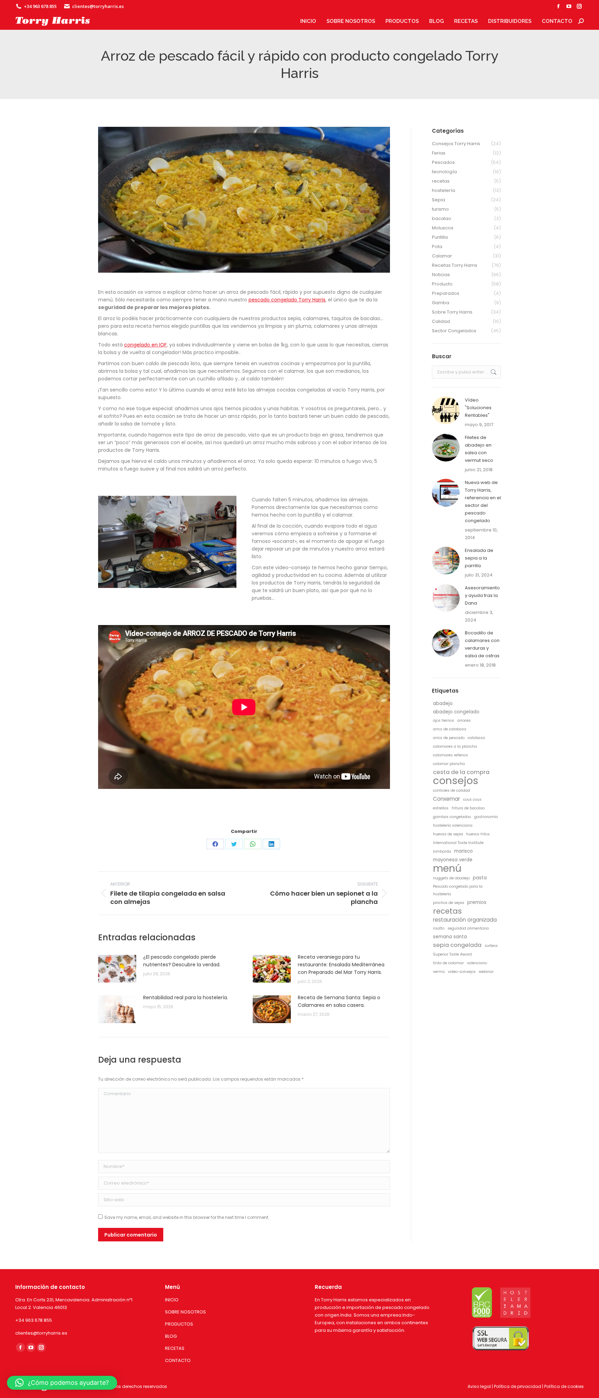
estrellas (441, 808)
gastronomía (486, 816)
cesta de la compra (461, 772)
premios (476, 902)
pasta (480, 877)
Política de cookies (564, 1386)
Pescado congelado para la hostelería (458, 890)
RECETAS (174, 1348)
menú (447, 868)
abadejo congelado (456, 712)
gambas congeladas (452, 816)
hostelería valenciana (452, 825)
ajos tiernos (443, 720)
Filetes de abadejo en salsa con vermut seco (479, 449)
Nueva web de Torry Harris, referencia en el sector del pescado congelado (483, 501)
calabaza (476, 737)
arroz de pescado (449, 737)
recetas (447, 911)
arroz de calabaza (449, 729)
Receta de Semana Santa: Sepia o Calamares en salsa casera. (339, 1001)
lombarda (442, 851)
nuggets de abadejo (451, 878)
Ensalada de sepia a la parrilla (479, 558)
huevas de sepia (448, 834)
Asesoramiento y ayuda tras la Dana (482, 595)
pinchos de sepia (448, 902)
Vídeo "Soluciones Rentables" (478, 408)
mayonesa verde (452, 859)
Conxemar (446, 798)
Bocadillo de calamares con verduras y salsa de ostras (482, 644)
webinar (486, 971)
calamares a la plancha (455, 746)
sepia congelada (457, 945)
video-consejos (462, 971)
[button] (62, 1383)
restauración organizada (465, 919)
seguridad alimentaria (468, 928)
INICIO (172, 1299)
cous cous (472, 799)
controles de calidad (451, 790)
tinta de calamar (448, 963)
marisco (463, 851)
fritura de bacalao (468, 808)
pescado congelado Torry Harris (287, 299)
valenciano (477, 963)
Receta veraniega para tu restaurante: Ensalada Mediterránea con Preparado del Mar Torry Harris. (341, 964)
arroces (464, 720)
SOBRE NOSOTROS (185, 1312)
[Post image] (117, 969)
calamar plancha (449, 763)
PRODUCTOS (179, 1324)
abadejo (443, 703)
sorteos (491, 945)
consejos (455, 780)
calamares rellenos (450, 755)
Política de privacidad (517, 1386)
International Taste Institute (458, 842)
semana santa (450, 936)
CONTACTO (178, 1360)
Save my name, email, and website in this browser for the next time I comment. (186, 1217)
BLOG (171, 1336)
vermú (439, 971)
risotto (438, 928)
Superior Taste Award (452, 954)
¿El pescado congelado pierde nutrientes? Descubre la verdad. (181, 960)
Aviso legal (479, 1386)
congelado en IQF (145, 344)
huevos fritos (478, 834)
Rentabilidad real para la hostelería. (185, 997)
